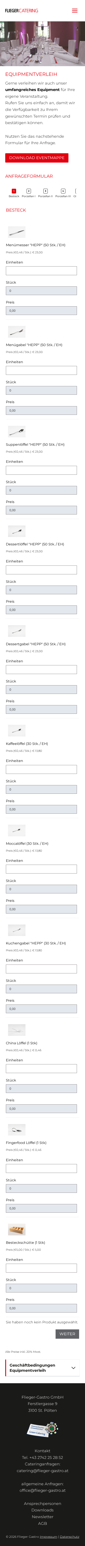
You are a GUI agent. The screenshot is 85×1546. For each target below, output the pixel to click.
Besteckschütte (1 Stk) (25, 1243)
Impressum (48, 1537)
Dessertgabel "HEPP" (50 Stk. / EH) (36, 644)
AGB (42, 1523)
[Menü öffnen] (75, 10)
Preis (10, 302)
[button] (14, 193)
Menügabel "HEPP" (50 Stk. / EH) (34, 345)
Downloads (42, 1510)
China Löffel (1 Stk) (21, 1043)
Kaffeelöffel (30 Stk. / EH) (27, 744)
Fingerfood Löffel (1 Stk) (26, 1143)
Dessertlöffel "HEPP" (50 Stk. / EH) (35, 544)
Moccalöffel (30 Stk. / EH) (27, 844)
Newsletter (42, 1516)
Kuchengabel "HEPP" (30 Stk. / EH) (36, 943)
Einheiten (14, 262)
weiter (67, 1334)
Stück (11, 282)
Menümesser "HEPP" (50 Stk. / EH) (35, 245)
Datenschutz (69, 1537)
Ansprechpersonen (42, 1503)
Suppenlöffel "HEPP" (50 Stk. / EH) (35, 444)
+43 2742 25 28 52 (46, 1457)
